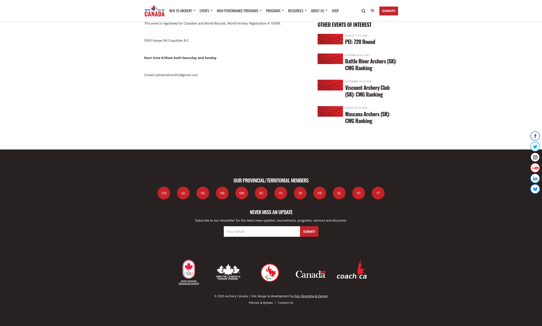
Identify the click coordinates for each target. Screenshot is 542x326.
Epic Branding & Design (311, 296)
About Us (317, 10)
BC (261, 193)
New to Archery (180, 10)
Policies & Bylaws (261, 303)
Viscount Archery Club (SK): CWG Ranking (367, 91)
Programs (273, 10)
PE (281, 193)
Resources (295, 10)
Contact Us (285, 303)
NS (203, 193)
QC (183, 193)
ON (164, 193)
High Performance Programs (237, 10)
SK (300, 193)
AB (320, 193)
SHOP (335, 10)
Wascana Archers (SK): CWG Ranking (367, 117)
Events (204, 10)
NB (222, 193)
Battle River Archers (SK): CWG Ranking (371, 64)
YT (378, 193)
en (372, 10)
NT (359, 193)
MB (241, 193)
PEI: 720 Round (360, 41)
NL (339, 193)
